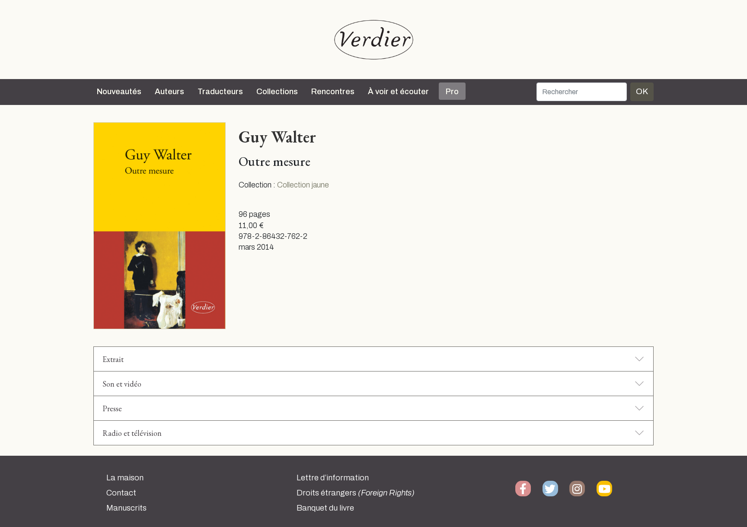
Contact (121, 493)
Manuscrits (126, 508)
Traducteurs (220, 91)
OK (642, 91)
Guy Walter (277, 136)
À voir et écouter (398, 91)
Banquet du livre (325, 508)
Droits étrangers (356, 493)
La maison (125, 477)
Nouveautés (119, 91)
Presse (112, 408)
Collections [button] (277, 91)
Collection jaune (303, 185)
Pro (452, 91)
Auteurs (169, 91)
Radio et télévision (132, 433)
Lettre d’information (333, 477)
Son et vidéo (121, 384)
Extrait (113, 359)
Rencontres (332, 91)
